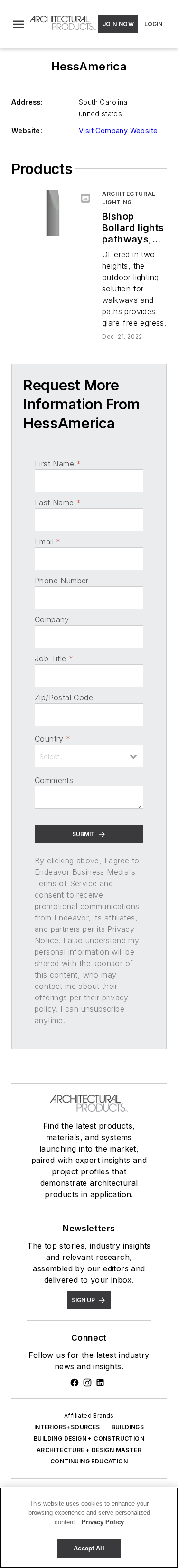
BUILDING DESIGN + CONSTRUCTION (89, 1438)
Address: (27, 102)
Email (47, 541)
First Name (58, 463)
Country (52, 739)
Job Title (54, 658)
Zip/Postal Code (64, 697)
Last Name (58, 502)
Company (52, 619)
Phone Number (62, 580)
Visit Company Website (118, 130)
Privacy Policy (103, 1522)
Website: (26, 130)
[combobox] (89, 756)
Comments (54, 780)
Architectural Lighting (129, 198)
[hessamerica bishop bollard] (52, 213)
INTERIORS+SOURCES (67, 1427)
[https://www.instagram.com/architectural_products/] (87, 1382)
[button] (18, 24)
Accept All (89, 1548)
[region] (89, 1527)
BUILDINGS (128, 1427)
